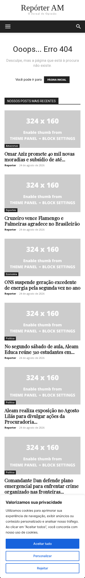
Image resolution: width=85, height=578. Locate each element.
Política (10, 338)
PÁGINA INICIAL (56, 79)
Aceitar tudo (42, 544)
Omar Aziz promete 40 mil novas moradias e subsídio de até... (40, 156)
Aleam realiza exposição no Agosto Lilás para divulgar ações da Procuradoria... (42, 416)
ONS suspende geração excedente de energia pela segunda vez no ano (42, 285)
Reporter (10, 165)
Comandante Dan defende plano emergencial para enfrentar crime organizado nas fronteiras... (42, 486)
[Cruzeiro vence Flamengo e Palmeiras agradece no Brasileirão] (42, 193)
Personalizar (42, 556)
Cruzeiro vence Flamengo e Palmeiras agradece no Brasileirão (42, 221)
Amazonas (12, 145)
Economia (11, 274)
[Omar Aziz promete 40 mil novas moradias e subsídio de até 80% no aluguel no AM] (42, 129)
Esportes (11, 210)
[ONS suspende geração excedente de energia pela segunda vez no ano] (42, 257)
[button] (7, 26)
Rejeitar (42, 568)
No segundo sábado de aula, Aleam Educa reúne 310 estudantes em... (41, 349)
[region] (42, 536)
